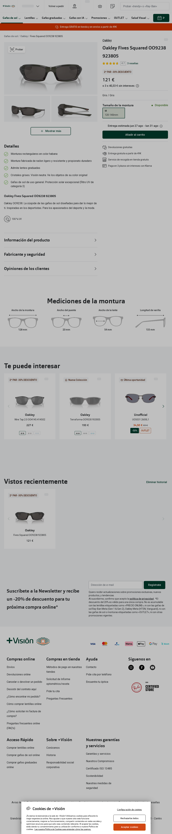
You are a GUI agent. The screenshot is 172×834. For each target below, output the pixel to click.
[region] (86, 818)
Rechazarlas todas (129, 818)
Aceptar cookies (129, 827)
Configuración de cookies (129, 809)
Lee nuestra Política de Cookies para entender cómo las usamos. (62, 829)
